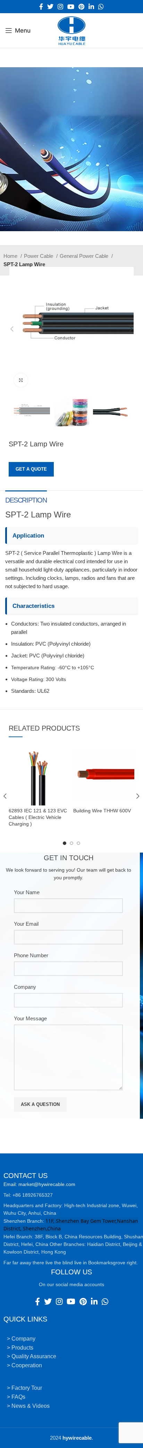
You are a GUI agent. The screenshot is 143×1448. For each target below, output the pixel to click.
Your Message (30, 1018)
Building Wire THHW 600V (102, 810)
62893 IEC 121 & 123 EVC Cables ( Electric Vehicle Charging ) (38, 817)
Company (25, 987)
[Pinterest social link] (81, 6)
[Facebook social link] (41, 6)
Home (11, 256)
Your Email (26, 924)
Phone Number (31, 955)
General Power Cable (85, 256)
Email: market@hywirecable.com (39, 1184)
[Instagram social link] (60, 6)
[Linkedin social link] (91, 6)
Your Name (27, 892)
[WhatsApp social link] (101, 6)
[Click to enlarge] (21, 380)
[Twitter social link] (50, 6)
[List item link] (71, 1338)
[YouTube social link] (70, 6)
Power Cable (39, 256)
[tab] (26, 499)
